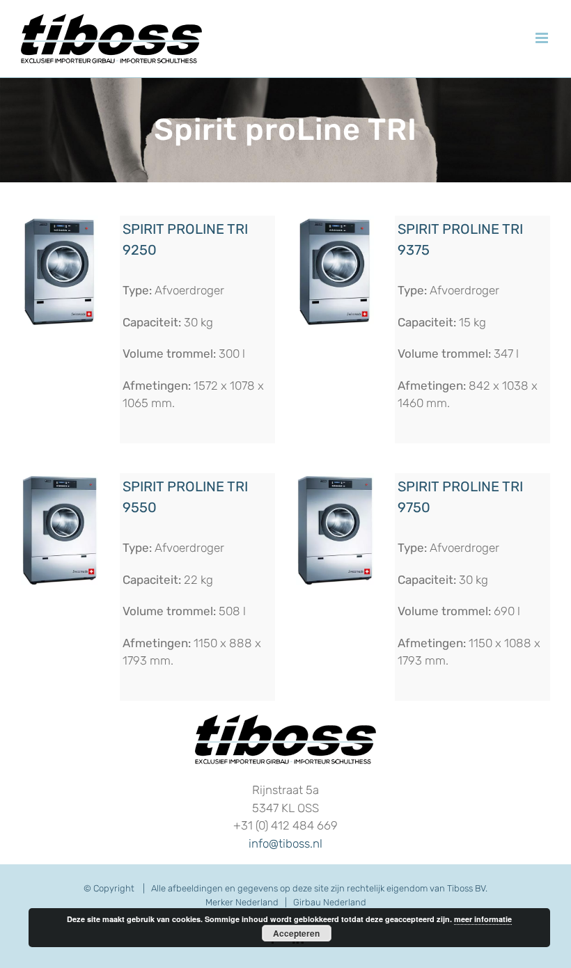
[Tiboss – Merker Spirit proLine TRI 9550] (59, 479)
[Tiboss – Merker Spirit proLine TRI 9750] (334, 479)
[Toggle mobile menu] (542, 38)
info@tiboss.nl (285, 843)
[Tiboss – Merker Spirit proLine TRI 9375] (334, 221)
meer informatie (483, 919)
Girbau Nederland (329, 902)
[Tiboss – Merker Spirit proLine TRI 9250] (59, 221)
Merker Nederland (242, 902)
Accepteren (296, 933)
